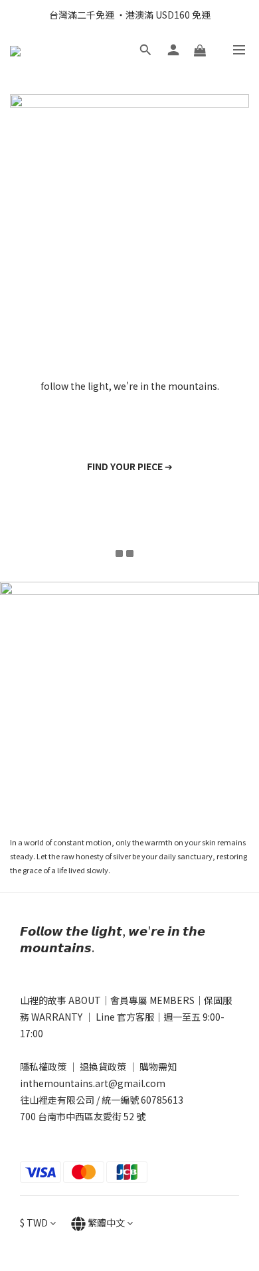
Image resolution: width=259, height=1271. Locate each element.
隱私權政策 (43, 1066)
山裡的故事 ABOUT (60, 1000)
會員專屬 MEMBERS (152, 1000)
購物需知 (158, 1066)
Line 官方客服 (125, 1016)
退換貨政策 (103, 1066)
